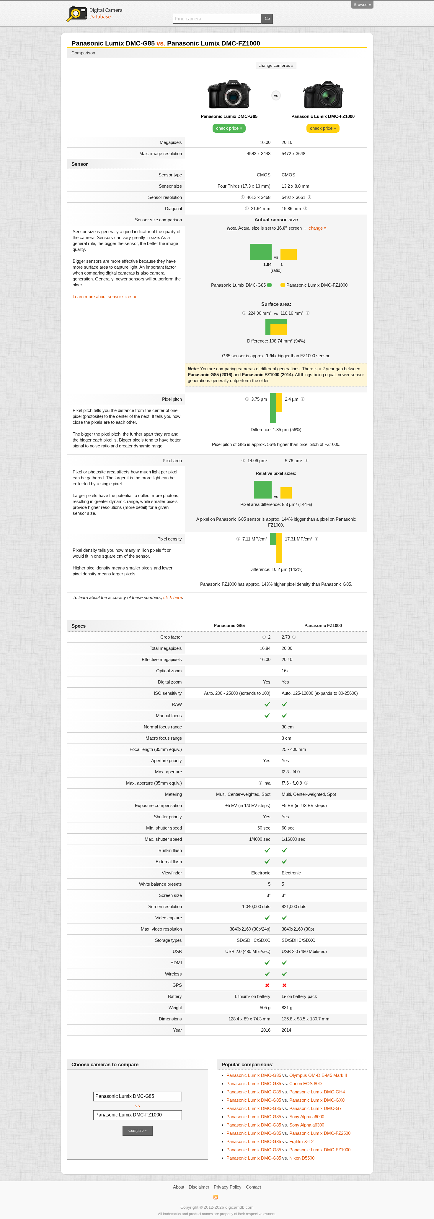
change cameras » (276, 65)
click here (172, 597)
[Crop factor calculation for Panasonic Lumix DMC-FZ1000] (294, 636)
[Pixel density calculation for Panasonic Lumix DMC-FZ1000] (316, 538)
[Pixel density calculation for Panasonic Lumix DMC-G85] (238, 538)
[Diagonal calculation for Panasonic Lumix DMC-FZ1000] (305, 208)
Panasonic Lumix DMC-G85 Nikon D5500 (270, 1157)
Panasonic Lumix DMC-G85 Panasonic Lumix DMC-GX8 (285, 1100)
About (178, 1186)
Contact (253, 1186)
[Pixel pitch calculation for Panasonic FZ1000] (303, 399)
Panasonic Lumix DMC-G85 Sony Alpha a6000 (275, 1116)
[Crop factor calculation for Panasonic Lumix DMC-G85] (264, 636)
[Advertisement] (125, 98)
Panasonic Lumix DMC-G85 (229, 116)
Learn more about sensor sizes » (104, 296)
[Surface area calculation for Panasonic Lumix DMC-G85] (244, 313)
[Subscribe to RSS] (215, 1197)
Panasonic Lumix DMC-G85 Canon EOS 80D (274, 1083)
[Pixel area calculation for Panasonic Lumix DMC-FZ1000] (306, 460)
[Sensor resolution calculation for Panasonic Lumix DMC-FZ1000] (309, 197)
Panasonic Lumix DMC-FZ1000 (323, 116)
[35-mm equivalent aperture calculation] (260, 782)
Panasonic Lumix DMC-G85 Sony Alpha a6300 (275, 1124)
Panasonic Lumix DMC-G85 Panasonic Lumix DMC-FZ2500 (288, 1133)
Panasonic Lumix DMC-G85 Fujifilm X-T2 (270, 1141)
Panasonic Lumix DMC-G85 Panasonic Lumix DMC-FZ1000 (288, 1149)
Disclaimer (199, 1186)
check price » (229, 128)
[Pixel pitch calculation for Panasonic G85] (247, 399)
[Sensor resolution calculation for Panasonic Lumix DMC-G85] (243, 197)
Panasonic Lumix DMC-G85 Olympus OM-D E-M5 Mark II (286, 1075)
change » (317, 228)
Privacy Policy (228, 1186)
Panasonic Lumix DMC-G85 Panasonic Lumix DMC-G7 (284, 1108)
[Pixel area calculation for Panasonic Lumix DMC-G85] (243, 460)
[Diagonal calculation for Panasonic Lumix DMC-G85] (247, 208)
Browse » (362, 4)
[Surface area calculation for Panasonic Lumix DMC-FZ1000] (308, 313)
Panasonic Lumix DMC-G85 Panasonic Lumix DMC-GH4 (285, 1091)
